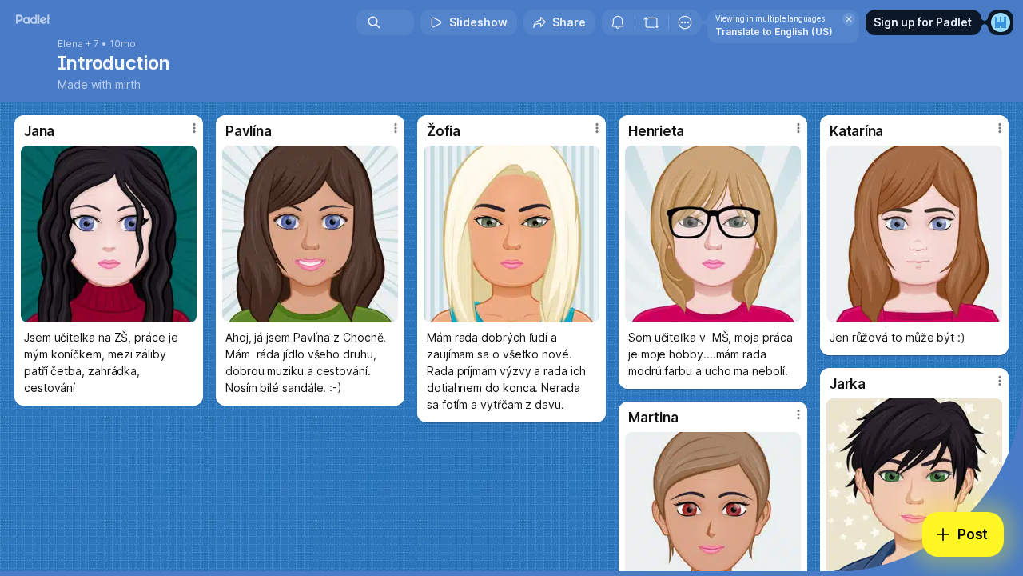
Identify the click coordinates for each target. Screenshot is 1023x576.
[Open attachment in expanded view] (109, 234)
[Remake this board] (651, 22)
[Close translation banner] (848, 19)
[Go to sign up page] (1000, 22)
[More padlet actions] (685, 22)
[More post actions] (194, 128)
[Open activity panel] (618, 22)
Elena (70, 44)
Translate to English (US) (774, 32)
